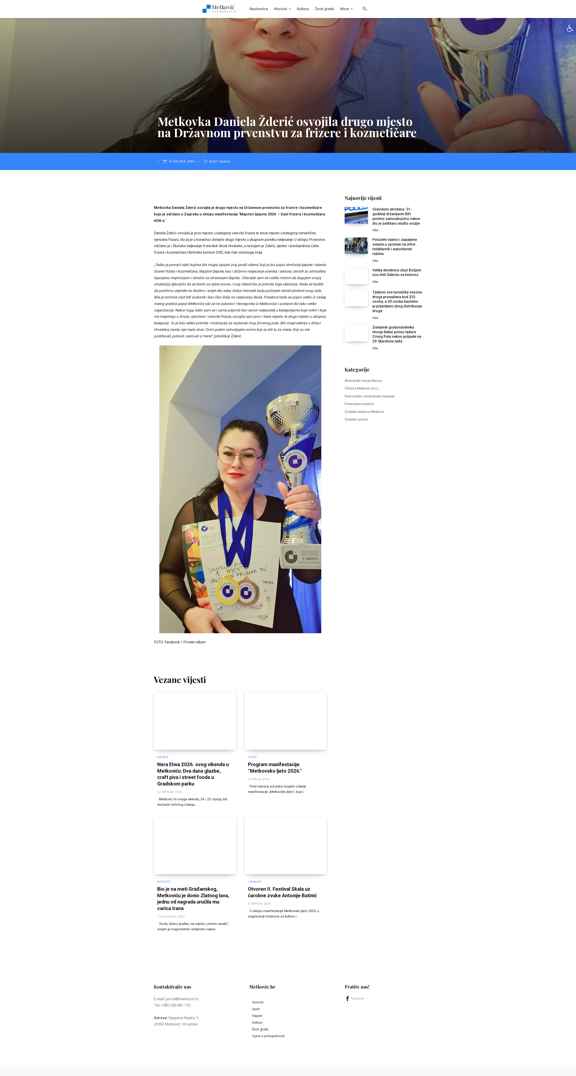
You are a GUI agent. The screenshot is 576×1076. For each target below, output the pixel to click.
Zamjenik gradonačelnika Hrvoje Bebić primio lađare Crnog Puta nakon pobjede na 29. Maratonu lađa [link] (396, 334)
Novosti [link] (163, 881)
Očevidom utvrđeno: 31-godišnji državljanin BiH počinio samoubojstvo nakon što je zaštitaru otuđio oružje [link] (396, 216)
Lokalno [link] (254, 881)
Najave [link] (163, 757)
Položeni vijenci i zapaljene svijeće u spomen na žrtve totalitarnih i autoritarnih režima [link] (394, 246)
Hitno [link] (252, 757)
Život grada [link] (219, 161)
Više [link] (375, 230)
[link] (570, 28)
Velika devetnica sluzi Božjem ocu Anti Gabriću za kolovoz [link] (396, 272)
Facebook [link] (357, 998)
